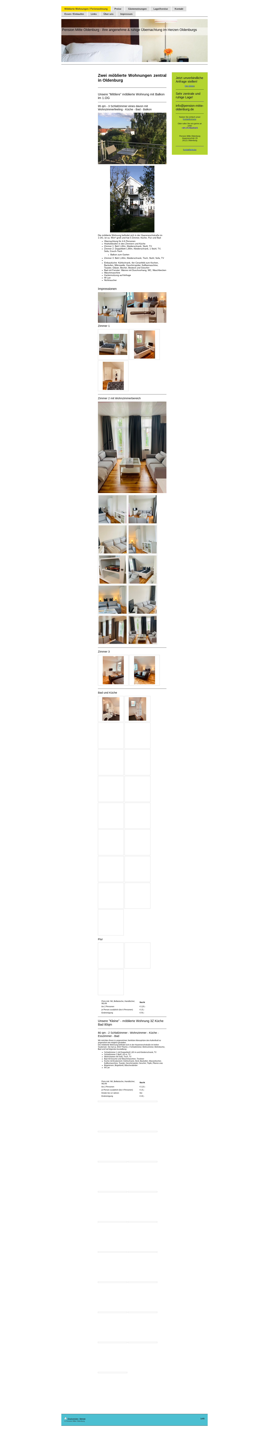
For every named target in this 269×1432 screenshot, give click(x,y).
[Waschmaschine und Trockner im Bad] (142, 1282)
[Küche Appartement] (142, 1312)
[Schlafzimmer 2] (112, 1131)
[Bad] (112, 1252)
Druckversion (72, 1419)
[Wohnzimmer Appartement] (142, 1131)
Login (203, 1418)
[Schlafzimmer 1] (112, 1101)
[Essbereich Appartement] (112, 1312)
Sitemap (82, 1419)
